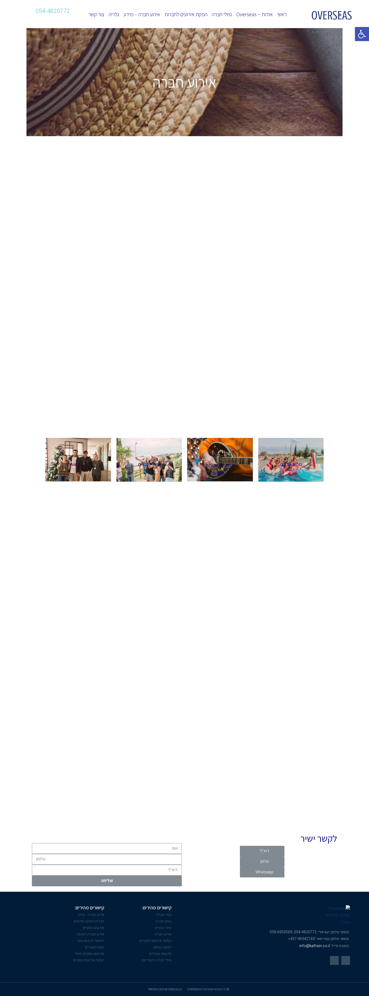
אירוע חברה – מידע (141, 14)
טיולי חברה (222, 14)
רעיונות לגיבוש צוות (90, 940)
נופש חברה (164, 921)
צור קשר (96, 14)
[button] (262, 851)
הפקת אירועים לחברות (186, 14)
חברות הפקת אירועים (89, 921)
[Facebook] (345, 960)
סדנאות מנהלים (160, 953)
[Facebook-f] (58, 19)
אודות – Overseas (254, 14)
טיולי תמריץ (163, 927)
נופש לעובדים (94, 947)
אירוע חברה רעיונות (90, 934)
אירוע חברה (163, 934)
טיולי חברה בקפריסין (157, 960)
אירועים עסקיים (93, 927)
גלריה (114, 14)
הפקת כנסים (162, 947)
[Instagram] (46, 19)
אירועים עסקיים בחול (89, 953)
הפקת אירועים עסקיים (88, 960)
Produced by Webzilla (165, 989)
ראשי (282, 14)
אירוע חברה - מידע (91, 914)
